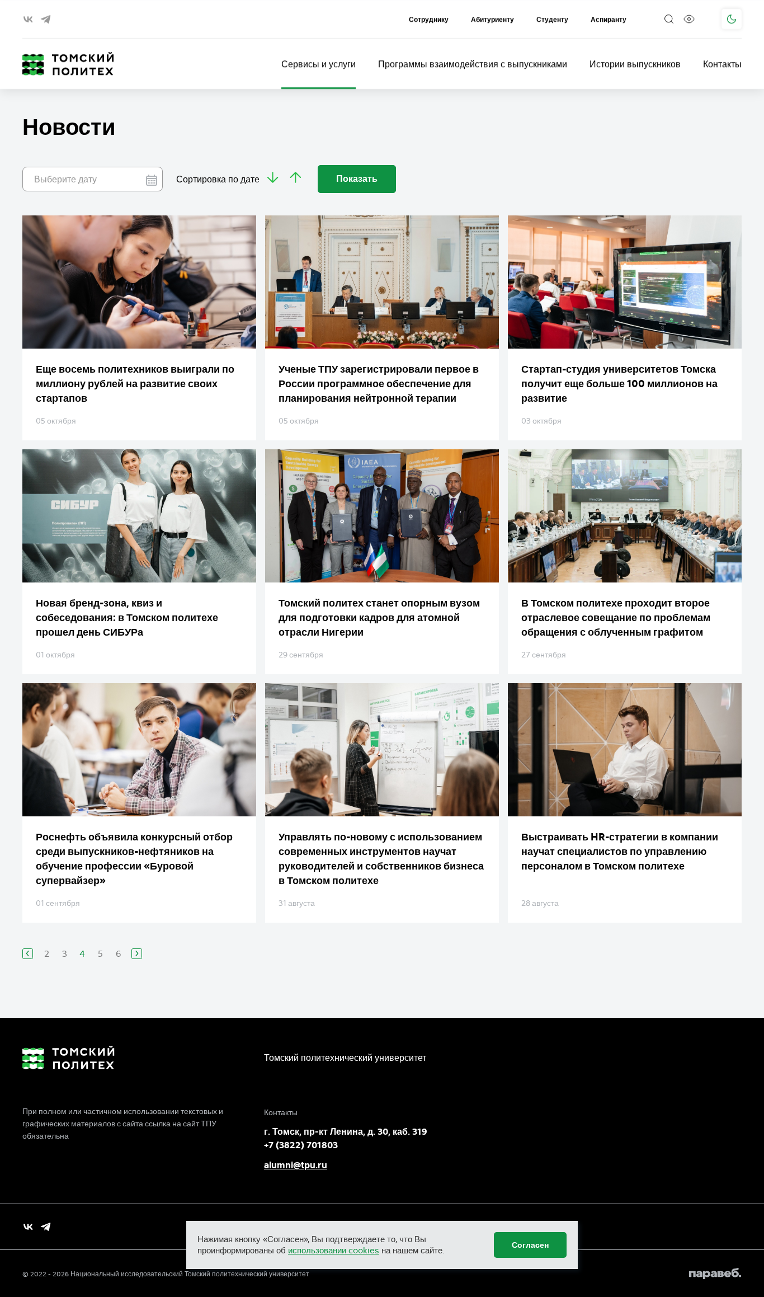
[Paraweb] (715, 1273)
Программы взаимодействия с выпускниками (472, 63)
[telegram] (45, 19)
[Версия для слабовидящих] (689, 19)
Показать (357, 179)
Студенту (552, 19)
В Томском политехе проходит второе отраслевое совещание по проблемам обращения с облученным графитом (615, 617)
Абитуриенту (492, 19)
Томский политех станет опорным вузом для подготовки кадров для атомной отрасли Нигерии (379, 617)
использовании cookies (333, 1250)
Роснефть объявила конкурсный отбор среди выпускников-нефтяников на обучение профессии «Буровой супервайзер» (134, 858)
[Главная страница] (68, 64)
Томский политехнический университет (345, 1057)
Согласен (530, 1245)
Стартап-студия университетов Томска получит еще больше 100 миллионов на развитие (619, 384)
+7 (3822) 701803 (301, 1145)
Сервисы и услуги (318, 63)
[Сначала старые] (273, 179)
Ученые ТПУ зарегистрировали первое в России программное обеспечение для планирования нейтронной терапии (379, 384)
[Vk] (28, 1227)
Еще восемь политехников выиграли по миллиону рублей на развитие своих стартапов (135, 384)
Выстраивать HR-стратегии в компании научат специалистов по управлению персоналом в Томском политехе (619, 851)
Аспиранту (608, 19)
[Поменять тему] (731, 19)
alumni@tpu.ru (295, 1165)
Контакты (722, 63)
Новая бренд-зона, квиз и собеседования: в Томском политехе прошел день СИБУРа (127, 617)
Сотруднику (429, 19)
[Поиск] (669, 19)
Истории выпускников (635, 63)
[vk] (28, 19)
